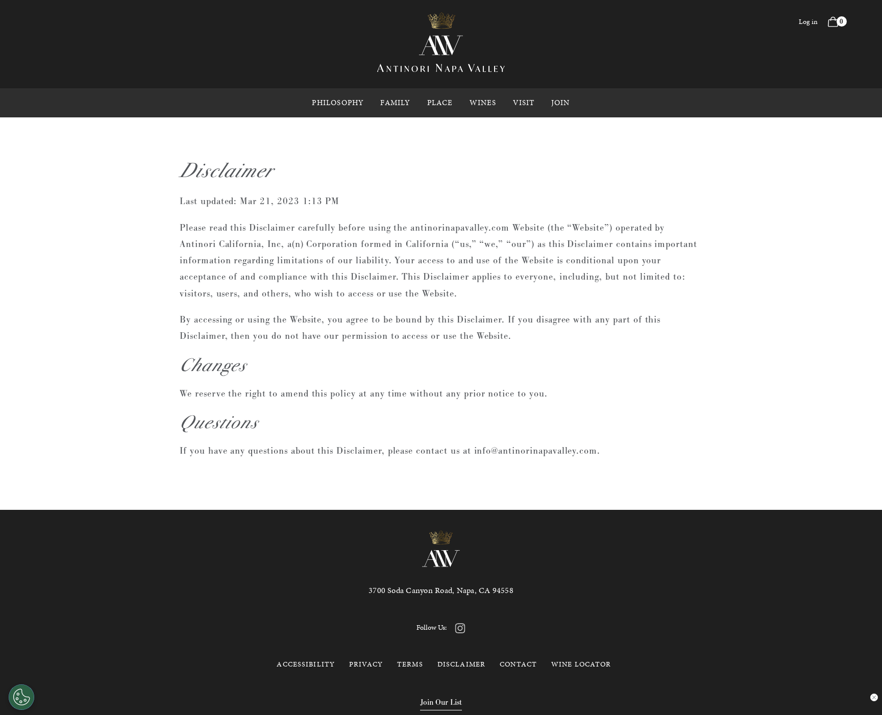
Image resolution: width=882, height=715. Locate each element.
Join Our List (441, 702)
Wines (483, 102)
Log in (808, 22)
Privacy (366, 664)
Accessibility (306, 664)
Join (560, 102)
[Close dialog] (874, 697)
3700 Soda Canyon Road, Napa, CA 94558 (441, 590)
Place (440, 102)
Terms (410, 664)
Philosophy (338, 102)
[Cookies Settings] (21, 697)
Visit (524, 102)
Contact (518, 664)
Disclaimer (461, 664)
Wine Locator (581, 664)
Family (395, 102)
